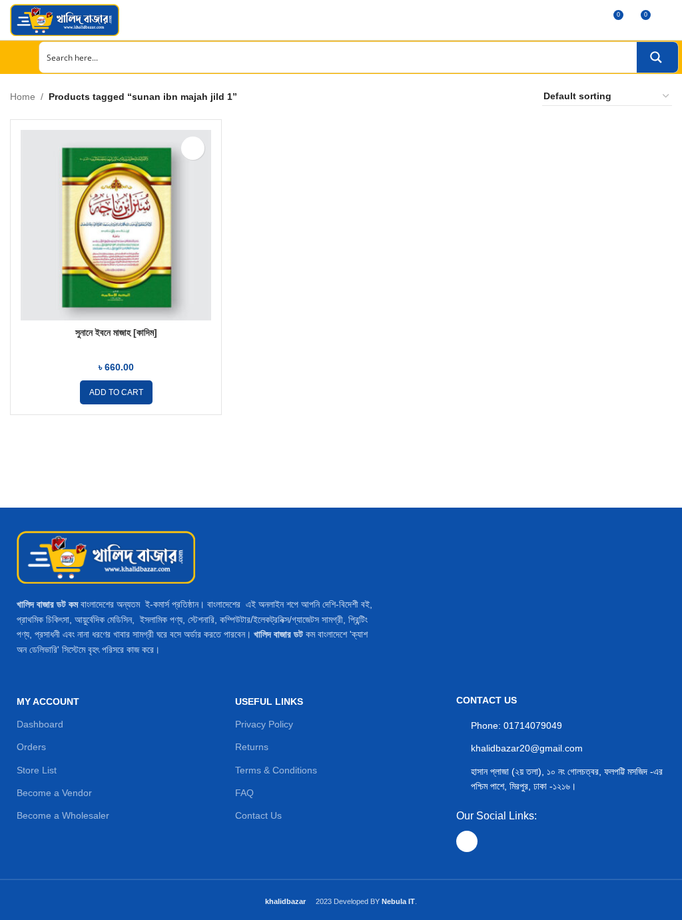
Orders (31, 746)
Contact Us (258, 815)
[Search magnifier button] (657, 57)
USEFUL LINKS (269, 701)
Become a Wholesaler (63, 815)
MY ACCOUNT (48, 701)
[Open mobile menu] (15, 57)
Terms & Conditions (276, 770)
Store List (37, 770)
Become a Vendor (54, 792)
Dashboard (40, 724)
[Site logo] (64, 19)
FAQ (244, 792)
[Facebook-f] (467, 841)
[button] (116, 392)
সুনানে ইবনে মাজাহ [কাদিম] (116, 332)
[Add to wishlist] (192, 148)
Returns (251, 746)
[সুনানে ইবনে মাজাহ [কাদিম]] (116, 225)
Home (22, 96)
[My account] (667, 20)
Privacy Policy (264, 724)
